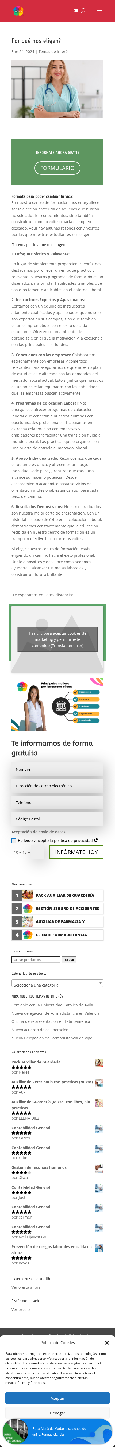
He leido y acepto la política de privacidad (56, 840)
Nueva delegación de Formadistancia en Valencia (55, 1013)
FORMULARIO (57, 168)
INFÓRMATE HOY (76, 852)
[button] (107, 1342)
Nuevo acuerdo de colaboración (39, 1029)
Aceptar (57, 1398)
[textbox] (57, 985)
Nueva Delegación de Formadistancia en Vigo (51, 1038)
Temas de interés (54, 51)
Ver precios (21, 1309)
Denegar (57, 1413)
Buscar (69, 959)
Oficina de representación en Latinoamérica (50, 1021)
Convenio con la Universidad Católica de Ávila (52, 1004)
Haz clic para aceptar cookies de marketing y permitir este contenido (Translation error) (57, 639)
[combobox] (57, 983)
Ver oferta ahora (26, 1287)
